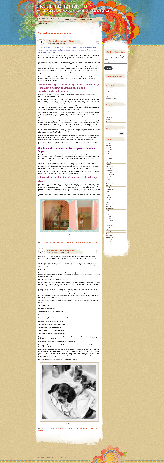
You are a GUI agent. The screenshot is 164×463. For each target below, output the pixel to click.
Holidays (90, 19)
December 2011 (109, 233)
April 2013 (108, 216)
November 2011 (109, 235)
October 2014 (109, 187)
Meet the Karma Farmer (55, 19)
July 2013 (108, 212)
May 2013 (108, 214)
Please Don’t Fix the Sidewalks (113, 98)
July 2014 (108, 193)
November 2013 (110, 206)
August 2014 (109, 191)
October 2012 (109, 227)
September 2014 (110, 189)
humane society (91, 242)
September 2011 (109, 237)
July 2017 (108, 152)
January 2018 (109, 147)
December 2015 (109, 170)
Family (75, 19)
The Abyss (108, 92)
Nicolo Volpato (63, 457)
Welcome (42, 18)
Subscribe (108, 68)
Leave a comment (72, 244)
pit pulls (47, 244)
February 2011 (109, 239)
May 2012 (108, 229)
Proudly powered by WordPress (43, 457)
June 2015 (108, 181)
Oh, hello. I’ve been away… (112, 89)
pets (44, 244)
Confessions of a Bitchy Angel (61, 250)
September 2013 (110, 208)
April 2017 (108, 154)
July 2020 (108, 143)
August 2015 (109, 177)
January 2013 (109, 223)
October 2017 (109, 149)
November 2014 (110, 185)
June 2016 (108, 160)
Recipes (108, 119)
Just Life (68, 19)
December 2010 (110, 244)
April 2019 (108, 145)
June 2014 (108, 196)
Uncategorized (109, 121)
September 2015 (110, 175)
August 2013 (109, 210)
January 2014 (109, 202)
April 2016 (108, 164)
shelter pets (52, 244)
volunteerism (64, 244)
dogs (87, 242)
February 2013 (109, 221)
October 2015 (109, 173)
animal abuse (66, 242)
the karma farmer (57, 5)
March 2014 (109, 200)
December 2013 (109, 204)
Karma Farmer (64, 43)
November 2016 (110, 158)
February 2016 (109, 166)
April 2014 (108, 198)
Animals (82, 19)
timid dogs (57, 244)
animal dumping (74, 242)
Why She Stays (109, 96)
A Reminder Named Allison (60, 41)
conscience (92, 428)
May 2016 (108, 162)
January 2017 (109, 156)
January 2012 (109, 231)
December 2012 (109, 225)
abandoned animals (58, 242)
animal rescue (81, 242)
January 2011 (109, 242)
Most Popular (43, 23)
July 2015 (108, 179)
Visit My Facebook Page (114, 76)
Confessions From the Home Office (114, 94)
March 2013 (109, 219)
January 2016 (109, 168)
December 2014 (109, 183)
